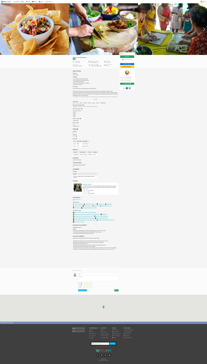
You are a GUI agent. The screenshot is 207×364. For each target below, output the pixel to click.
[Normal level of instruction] (87, 284)
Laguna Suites (96, 205)
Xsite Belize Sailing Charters (88, 207)
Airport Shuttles (127, 63)
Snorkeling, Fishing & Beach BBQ (102, 216)
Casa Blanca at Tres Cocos (106, 205)
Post (116, 290)
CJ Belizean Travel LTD (87, 184)
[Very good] (91, 282)
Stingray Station (101, 203)
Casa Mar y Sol (77, 207)
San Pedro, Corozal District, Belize (7, 322)
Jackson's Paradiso (78, 205)
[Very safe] (91, 284)
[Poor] (85, 282)
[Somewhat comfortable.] (85, 287)
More (95, 99)
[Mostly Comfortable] (87, 287)
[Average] (87, 282)
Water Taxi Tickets (127, 66)
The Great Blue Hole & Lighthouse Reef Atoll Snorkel (84, 217)
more (87, 188)
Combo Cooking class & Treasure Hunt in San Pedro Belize (85, 212)
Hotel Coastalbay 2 (87, 205)
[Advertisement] (95, 258)
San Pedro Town (78, 199)
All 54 (83, 221)
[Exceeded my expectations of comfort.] (91, 287)
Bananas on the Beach (79, 203)
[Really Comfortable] (89, 287)
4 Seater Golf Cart (78, 221)
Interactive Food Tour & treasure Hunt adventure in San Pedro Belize (87, 214)
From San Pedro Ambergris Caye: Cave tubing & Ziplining (85, 219)
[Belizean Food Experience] (127, 88)
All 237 (95, 207)
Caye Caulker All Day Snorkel (102, 217)
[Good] (89, 282)
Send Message (126, 83)
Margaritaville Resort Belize (90, 203)
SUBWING (104, 214)
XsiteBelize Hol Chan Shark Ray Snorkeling (106, 219)
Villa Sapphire (109, 203)
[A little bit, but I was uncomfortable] (85, 284)
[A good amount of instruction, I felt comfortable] (89, 284)
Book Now (127, 56)
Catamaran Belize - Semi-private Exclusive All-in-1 (84, 216)
